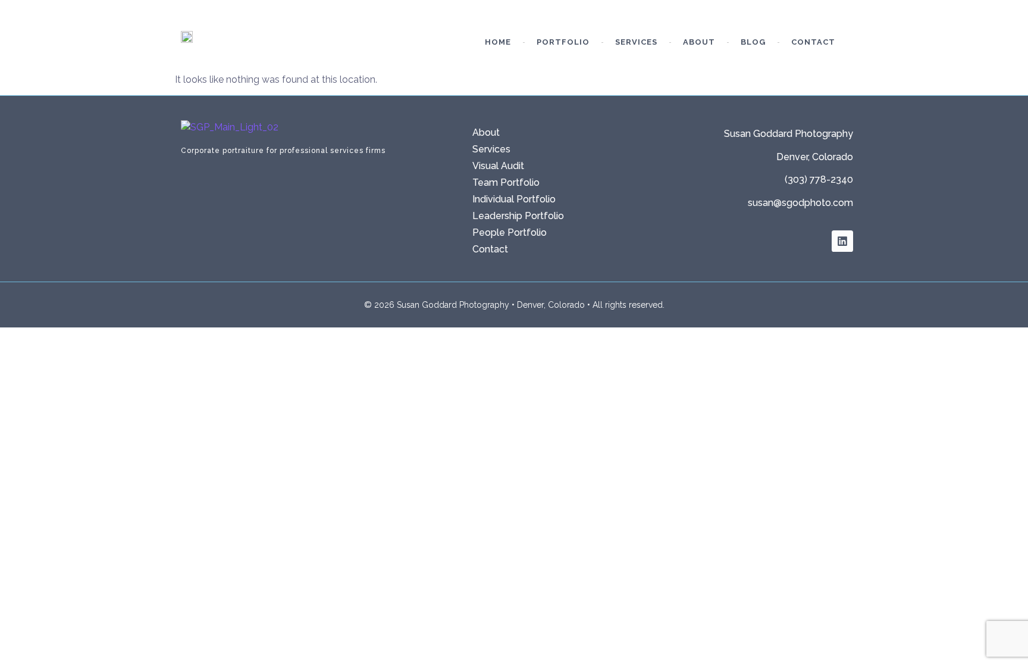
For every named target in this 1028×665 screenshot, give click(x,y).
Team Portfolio (506, 182)
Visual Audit (498, 165)
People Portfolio (509, 232)
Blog (753, 42)
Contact (813, 42)
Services (636, 42)
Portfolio (563, 42)
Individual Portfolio (514, 199)
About (699, 42)
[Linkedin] (842, 241)
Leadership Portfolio (518, 215)
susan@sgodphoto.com (800, 202)
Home (498, 42)
